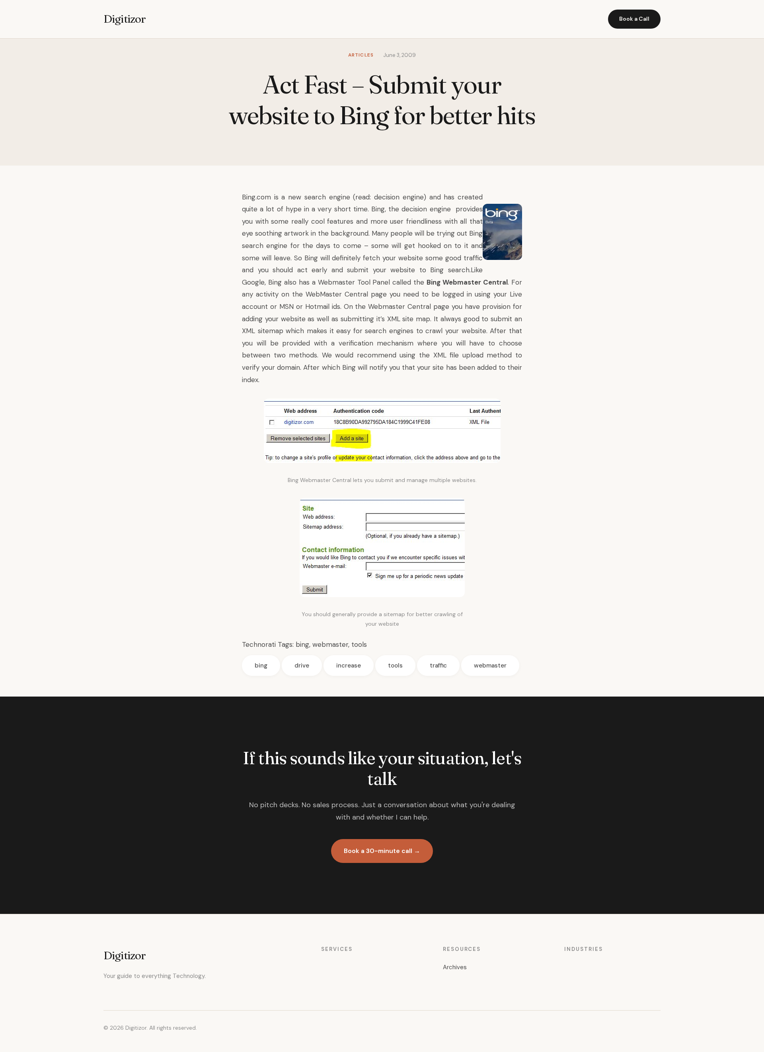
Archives (455, 967)
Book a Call (634, 18)
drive (301, 665)
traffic (438, 665)
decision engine (399, 197)
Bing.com (256, 197)
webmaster (330, 644)
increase (348, 665)
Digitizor (124, 18)
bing (302, 644)
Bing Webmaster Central (467, 282)
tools (359, 644)
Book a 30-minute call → (382, 851)
